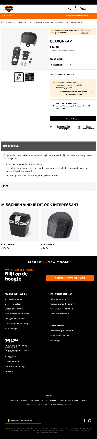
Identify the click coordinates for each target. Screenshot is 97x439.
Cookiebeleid (79, 400)
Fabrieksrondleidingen (15, 366)
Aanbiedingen (11, 328)
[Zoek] (69, 8)
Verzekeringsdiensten (60, 330)
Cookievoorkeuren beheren (36, 404)
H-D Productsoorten (8, 22)
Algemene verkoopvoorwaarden (43, 400)
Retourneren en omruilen (17, 313)
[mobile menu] (89, 9)
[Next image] (43, 49)
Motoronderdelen (36, 22)
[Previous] (2, 15)
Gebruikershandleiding (61, 304)
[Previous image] (6, 49)
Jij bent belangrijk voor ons (61, 405)
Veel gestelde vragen (15, 318)
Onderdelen (23, 22)
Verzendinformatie (14, 308)
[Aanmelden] (75, 8)
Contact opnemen (13, 299)
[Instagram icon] (89, 420)
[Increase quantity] (75, 65)
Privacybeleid (65, 400)
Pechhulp (55, 340)
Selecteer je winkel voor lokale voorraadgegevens (73, 92)
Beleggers (9, 356)
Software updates (58, 313)
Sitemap (48, 395)
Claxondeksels (76, 22)
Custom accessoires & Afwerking (57, 22)
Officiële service (58, 299)
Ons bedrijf (10, 347)
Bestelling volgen (13, 304)
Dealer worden (12, 361)
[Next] (94, 15)
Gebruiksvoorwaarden (18, 400)
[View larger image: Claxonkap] (24, 49)
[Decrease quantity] (66, 65)
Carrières (9, 351)
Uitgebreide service (59, 335)
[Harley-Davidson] (48, 262)
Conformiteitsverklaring (16, 323)
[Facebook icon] (84, 420)
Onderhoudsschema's (60, 308)
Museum (9, 371)
